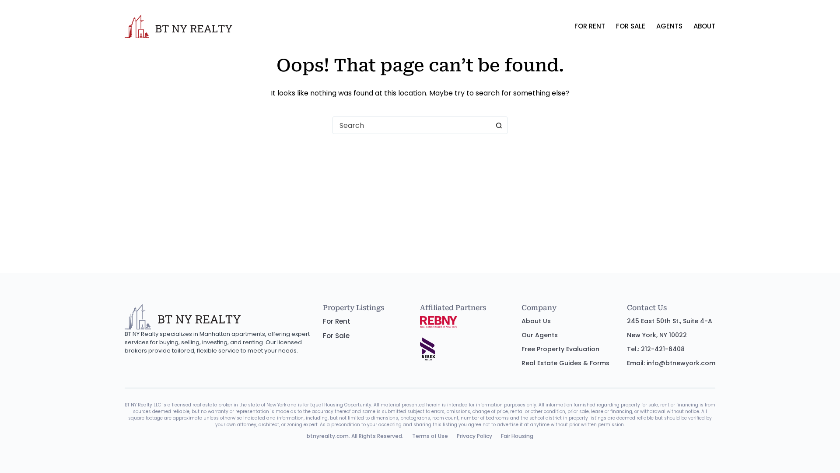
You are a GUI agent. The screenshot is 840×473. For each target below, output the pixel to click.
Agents (669, 26)
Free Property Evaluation (560, 349)
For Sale (630, 26)
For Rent (589, 26)
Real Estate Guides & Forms (565, 363)
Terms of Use (430, 436)
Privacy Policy (474, 436)
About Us (536, 321)
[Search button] (498, 125)
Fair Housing (517, 436)
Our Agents (540, 335)
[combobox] (411, 125)
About (704, 26)
